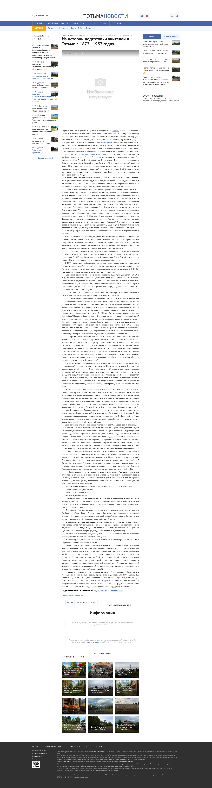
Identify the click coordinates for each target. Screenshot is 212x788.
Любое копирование (98, 752)
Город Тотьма (67, 762)
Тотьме (115, 131)
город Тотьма (67, 35)
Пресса (92, 23)
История (78, 35)
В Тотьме (39, 23)
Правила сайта (38, 756)
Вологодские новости (58, 23)
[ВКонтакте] (141, 15)
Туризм (103, 23)
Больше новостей (45, 158)
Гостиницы (63, 28)
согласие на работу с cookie (96, 775)
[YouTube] (146, 15)
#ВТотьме (36, 746)
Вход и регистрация (102, 653)
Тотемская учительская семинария (90, 154)
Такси (73, 28)
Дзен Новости (101, 591)
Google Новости (117, 591)
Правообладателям (39, 754)
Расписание (117, 23)
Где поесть (52, 28)
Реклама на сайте (39, 751)
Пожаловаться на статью (72, 595)
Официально (78, 23)
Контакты (36, 759)
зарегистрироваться (94, 642)
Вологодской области (126, 762)
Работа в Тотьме (85, 28)
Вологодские (106, 142)
